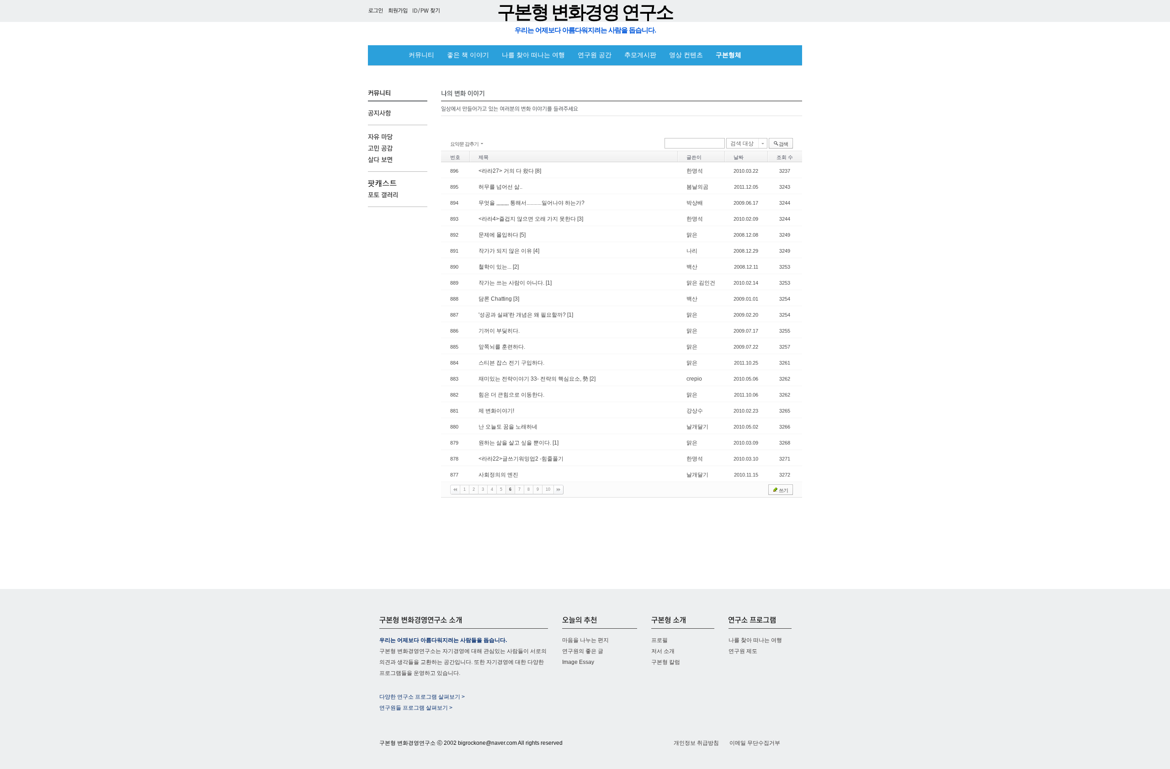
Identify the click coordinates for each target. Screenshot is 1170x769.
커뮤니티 (421, 55)
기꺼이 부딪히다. (499, 331)
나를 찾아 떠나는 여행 (533, 55)
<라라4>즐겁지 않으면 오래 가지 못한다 (528, 219)
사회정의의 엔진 (498, 475)
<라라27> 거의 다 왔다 (507, 171)
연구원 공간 (595, 55)
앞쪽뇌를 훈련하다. (502, 347)
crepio (694, 379)
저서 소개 (663, 651)
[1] (549, 283)
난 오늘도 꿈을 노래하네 (508, 427)
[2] (516, 267)
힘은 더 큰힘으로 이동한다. (511, 395)
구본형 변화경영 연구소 (585, 12)
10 (548, 489)
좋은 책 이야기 (468, 55)
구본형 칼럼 (665, 662)
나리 (691, 251)
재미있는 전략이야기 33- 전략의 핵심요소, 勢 (534, 379)
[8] (538, 171)
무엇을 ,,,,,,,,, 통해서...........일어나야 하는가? (532, 203)
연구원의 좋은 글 (582, 651)
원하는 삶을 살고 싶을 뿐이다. (516, 443)
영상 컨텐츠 (686, 55)
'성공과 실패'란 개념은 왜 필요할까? (523, 315)
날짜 (739, 157)
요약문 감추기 (464, 144)
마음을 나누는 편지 (585, 640)
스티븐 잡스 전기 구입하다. (511, 363)
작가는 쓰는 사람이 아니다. (512, 283)
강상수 (694, 411)
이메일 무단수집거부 (754, 743)
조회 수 (784, 157)
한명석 (694, 171)
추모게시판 (640, 55)
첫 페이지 (455, 489)
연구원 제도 (743, 651)
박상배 (694, 203)
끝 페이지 (558, 489)
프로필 (659, 640)
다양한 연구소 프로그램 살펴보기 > (422, 697)
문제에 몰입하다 (499, 235)
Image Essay (578, 662)
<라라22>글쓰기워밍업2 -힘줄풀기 (521, 459)
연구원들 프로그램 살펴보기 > (415, 708)
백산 (691, 267)
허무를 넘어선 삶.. (500, 187)
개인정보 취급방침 (696, 743)
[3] (580, 219)
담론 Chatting (496, 299)
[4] (536, 251)
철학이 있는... (496, 267)
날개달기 (697, 427)
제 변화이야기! (496, 411)
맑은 (691, 235)
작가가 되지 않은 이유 (506, 251)
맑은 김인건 (700, 283)
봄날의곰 (697, 187)
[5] (523, 235)
